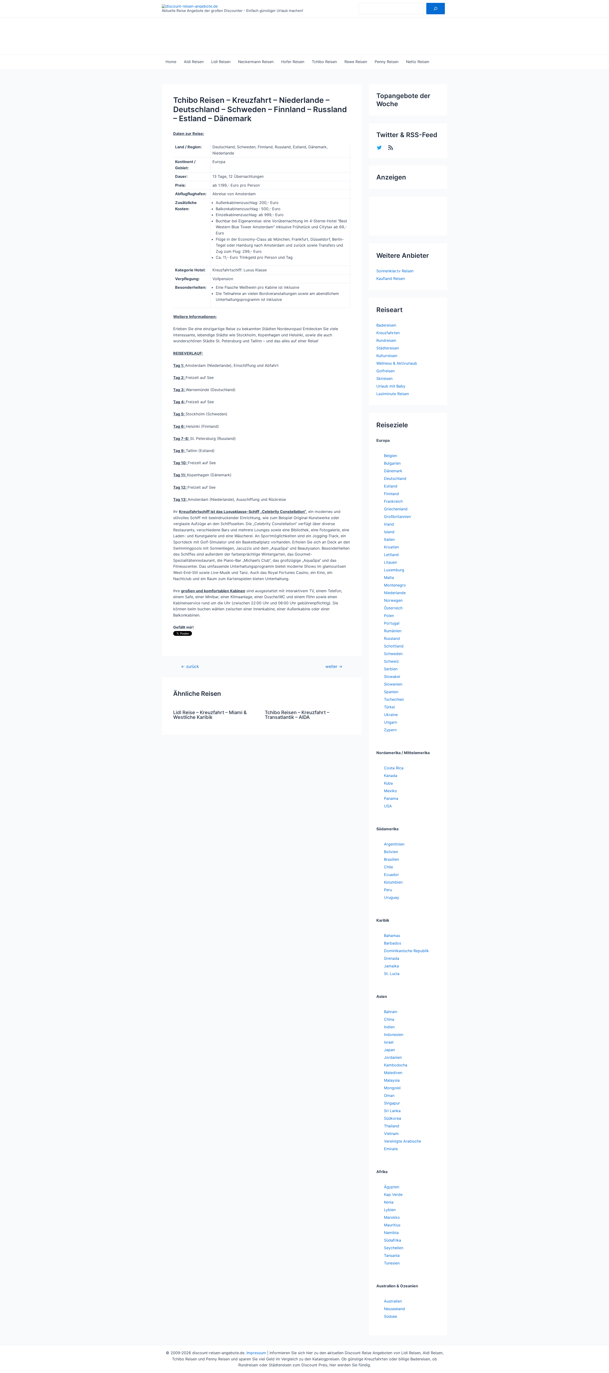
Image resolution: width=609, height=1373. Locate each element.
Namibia (391, 1232)
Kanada (390, 775)
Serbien (391, 669)
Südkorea (392, 1118)
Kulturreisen (386, 355)
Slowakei (392, 676)
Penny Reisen (386, 61)
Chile (388, 867)
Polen (389, 615)
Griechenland (396, 509)
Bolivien (391, 851)
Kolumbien (393, 882)
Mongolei (392, 1087)
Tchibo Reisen (324, 61)
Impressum (256, 1352)
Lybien (390, 1209)
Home (171, 61)
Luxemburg (394, 569)
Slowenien (393, 684)
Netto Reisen (417, 61)
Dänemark (393, 470)
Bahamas (392, 935)
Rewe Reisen (355, 61)
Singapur (392, 1103)
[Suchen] (435, 8)
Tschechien (394, 699)
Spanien (391, 691)
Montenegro (395, 585)
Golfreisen (385, 370)
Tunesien (392, 1263)
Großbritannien (397, 516)
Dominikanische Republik (406, 950)
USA (388, 806)
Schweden (393, 653)
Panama (391, 798)
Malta (389, 577)
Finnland (391, 493)
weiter (333, 666)
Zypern (390, 729)
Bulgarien (392, 463)
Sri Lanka (392, 1110)
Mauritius (392, 1225)
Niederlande (395, 592)
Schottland (393, 646)
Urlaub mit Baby (390, 386)
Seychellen (393, 1247)
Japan (389, 1049)
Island (389, 531)
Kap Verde (393, 1194)
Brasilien (391, 859)
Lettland (391, 554)
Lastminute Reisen (392, 393)
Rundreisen (386, 340)
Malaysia (392, 1080)
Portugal (391, 623)
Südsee (390, 1316)
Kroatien (391, 547)
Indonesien (393, 1034)
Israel (388, 1042)
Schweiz (391, 661)
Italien (389, 539)
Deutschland (395, 478)
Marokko (392, 1217)
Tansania (392, 1255)
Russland (392, 638)
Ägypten (391, 1186)
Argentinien (394, 844)
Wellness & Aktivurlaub (396, 363)
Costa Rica (393, 768)
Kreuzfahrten (388, 332)
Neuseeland (394, 1308)
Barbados (392, 943)
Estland (390, 486)
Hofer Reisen (292, 61)
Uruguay (391, 897)
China (389, 1019)
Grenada (391, 958)
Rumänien (392, 630)
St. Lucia (391, 973)
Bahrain (390, 1011)
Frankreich (393, 501)
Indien (389, 1027)
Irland (389, 524)
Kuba (388, 783)
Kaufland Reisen (390, 278)
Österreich (393, 608)
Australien (393, 1301)
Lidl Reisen (221, 61)
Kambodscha (395, 1065)
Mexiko (390, 790)
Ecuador (391, 874)
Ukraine (391, 714)
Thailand (391, 1126)
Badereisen (386, 325)
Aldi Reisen (194, 61)
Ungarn (390, 722)
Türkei (389, 707)
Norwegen (393, 600)
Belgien (390, 455)
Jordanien (393, 1057)
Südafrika (392, 1240)
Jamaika (391, 966)
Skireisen (384, 378)
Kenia (388, 1202)
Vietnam (391, 1133)
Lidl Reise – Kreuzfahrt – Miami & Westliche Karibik (210, 715)
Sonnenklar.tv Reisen (394, 271)
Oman (389, 1095)
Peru (388, 889)
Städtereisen (387, 348)
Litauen (390, 562)
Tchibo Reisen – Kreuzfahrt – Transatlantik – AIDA (297, 715)
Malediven (393, 1072)
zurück (190, 666)
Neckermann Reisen (256, 61)
